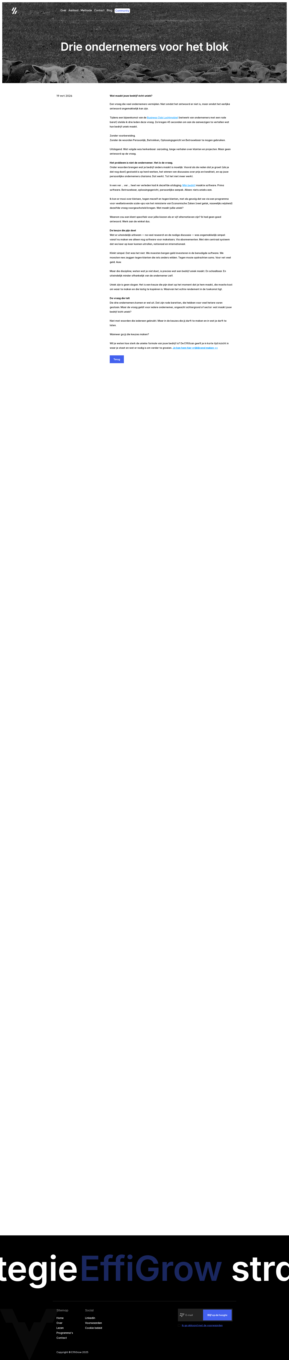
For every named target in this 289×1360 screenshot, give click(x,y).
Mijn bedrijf (188, 185)
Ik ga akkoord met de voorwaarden (202, 1325)
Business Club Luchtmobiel (162, 117)
